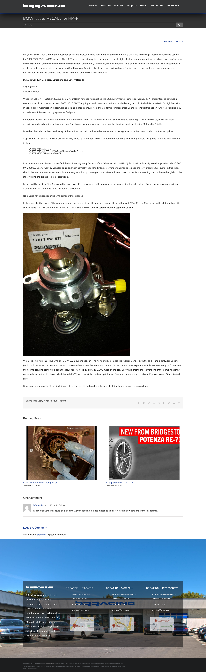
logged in (41, 534)
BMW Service (38, 505)
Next (178, 41)
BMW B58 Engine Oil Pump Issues (41, 482)
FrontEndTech (50, 663)
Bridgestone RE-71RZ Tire (120, 482)
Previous (168, 41)
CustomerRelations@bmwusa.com (115, 207)
